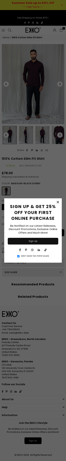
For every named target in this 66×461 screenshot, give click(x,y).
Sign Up (33, 241)
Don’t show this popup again (35, 256)
